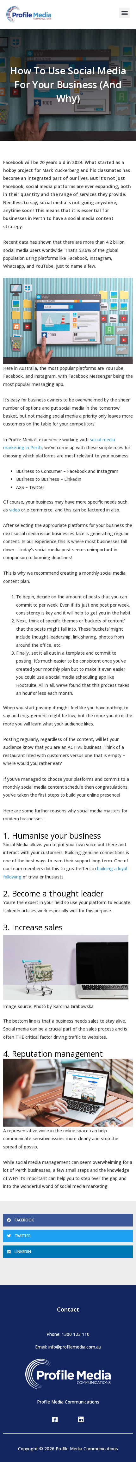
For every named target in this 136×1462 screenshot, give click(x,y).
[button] (124, 13)
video (14, 510)
